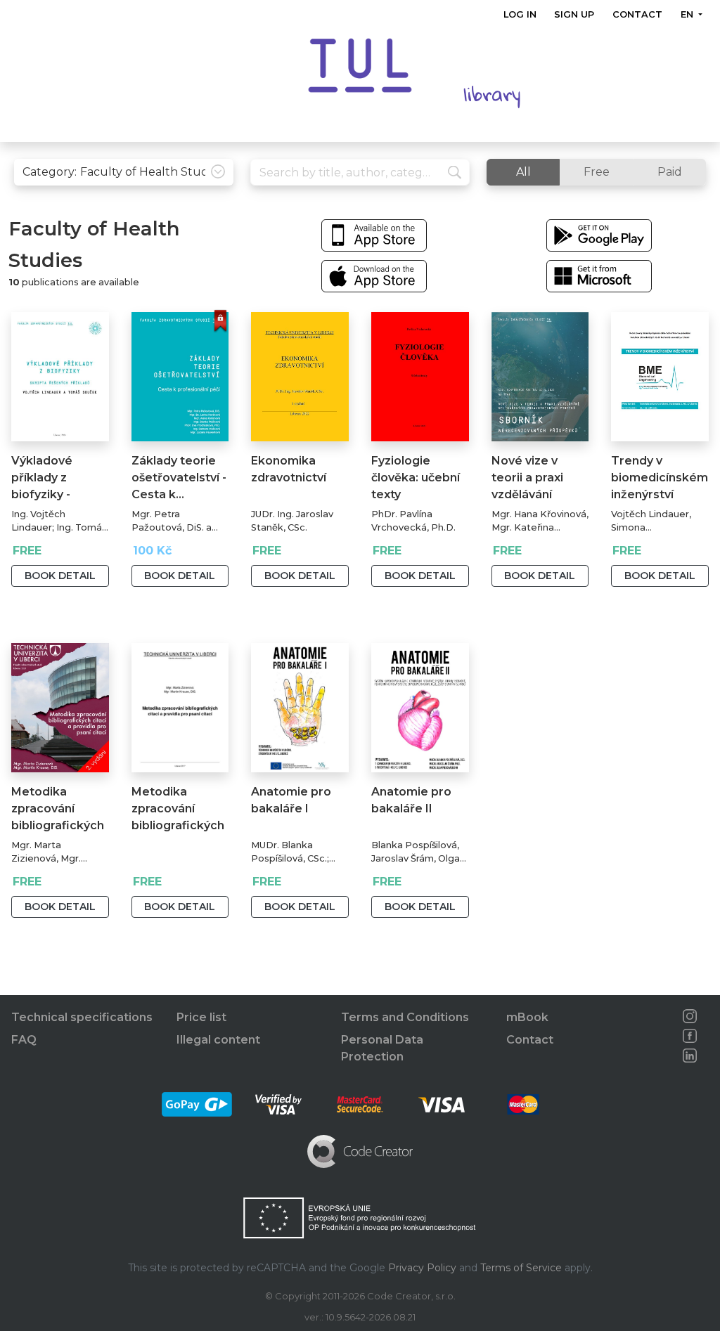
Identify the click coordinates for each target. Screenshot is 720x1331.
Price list (201, 1017)
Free (597, 171)
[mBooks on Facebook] (690, 1036)
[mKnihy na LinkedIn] (690, 1055)
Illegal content (218, 1039)
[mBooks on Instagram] (690, 1016)
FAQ (24, 1039)
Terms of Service (521, 1267)
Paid (669, 171)
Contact (637, 14)
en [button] (688, 14)
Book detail (60, 575)
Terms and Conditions (405, 1017)
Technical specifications (82, 1017)
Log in (519, 14)
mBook (527, 1017)
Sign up (575, 14)
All (523, 171)
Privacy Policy (422, 1267)
